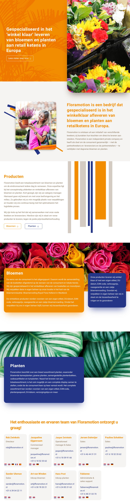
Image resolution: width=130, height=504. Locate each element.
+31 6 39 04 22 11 (14, 490)
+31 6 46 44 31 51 (88, 454)
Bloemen (11, 226)
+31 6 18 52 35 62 (39, 461)
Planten (32, 226)
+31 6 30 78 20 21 (39, 487)
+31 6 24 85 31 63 (63, 487)
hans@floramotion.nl (64, 483)
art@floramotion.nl (39, 483)
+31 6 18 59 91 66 (63, 457)
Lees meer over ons (18, 58)
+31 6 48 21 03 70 (88, 494)
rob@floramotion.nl (14, 447)
